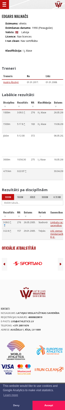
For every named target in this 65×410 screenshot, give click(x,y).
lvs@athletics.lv (22, 321)
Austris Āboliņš (11, 82)
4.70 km (57, 197)
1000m (8, 197)
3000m (45, 197)
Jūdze (32, 197)
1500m (20, 197)
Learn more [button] (10, 395)
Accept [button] (48, 405)
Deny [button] (16, 405)
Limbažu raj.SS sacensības (57, 224)
